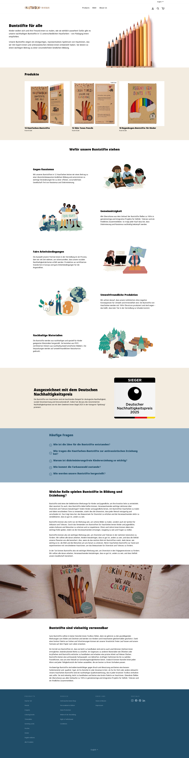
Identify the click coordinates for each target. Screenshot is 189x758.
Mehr (94, 8)
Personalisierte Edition (67, 705)
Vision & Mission (101, 701)
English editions (30, 737)
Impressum (99, 705)
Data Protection (65, 710)
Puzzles (27, 728)
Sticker (27, 733)
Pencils (27, 705)
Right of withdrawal (66, 719)
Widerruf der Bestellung (68, 715)
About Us (103, 8)
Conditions (63, 724)
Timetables (28, 719)
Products (85, 8)
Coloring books (30, 715)
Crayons (27, 710)
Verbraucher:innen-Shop (68, 701)
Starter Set (28, 701)
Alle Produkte (29, 742)
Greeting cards (29, 724)
